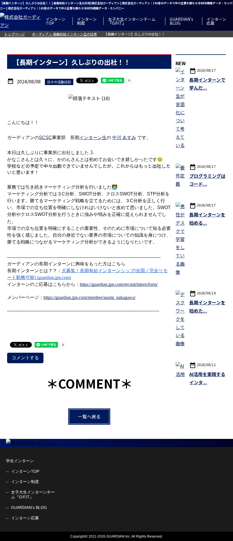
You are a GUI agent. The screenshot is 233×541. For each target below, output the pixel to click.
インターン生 (93, 137)
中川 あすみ (124, 137)
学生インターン (20, 461)
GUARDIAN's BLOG (181, 21)
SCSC (45, 137)
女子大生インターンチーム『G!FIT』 (131, 21)
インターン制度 (87, 21)
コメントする (25, 357)
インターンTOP (55, 21)
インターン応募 (216, 21)
